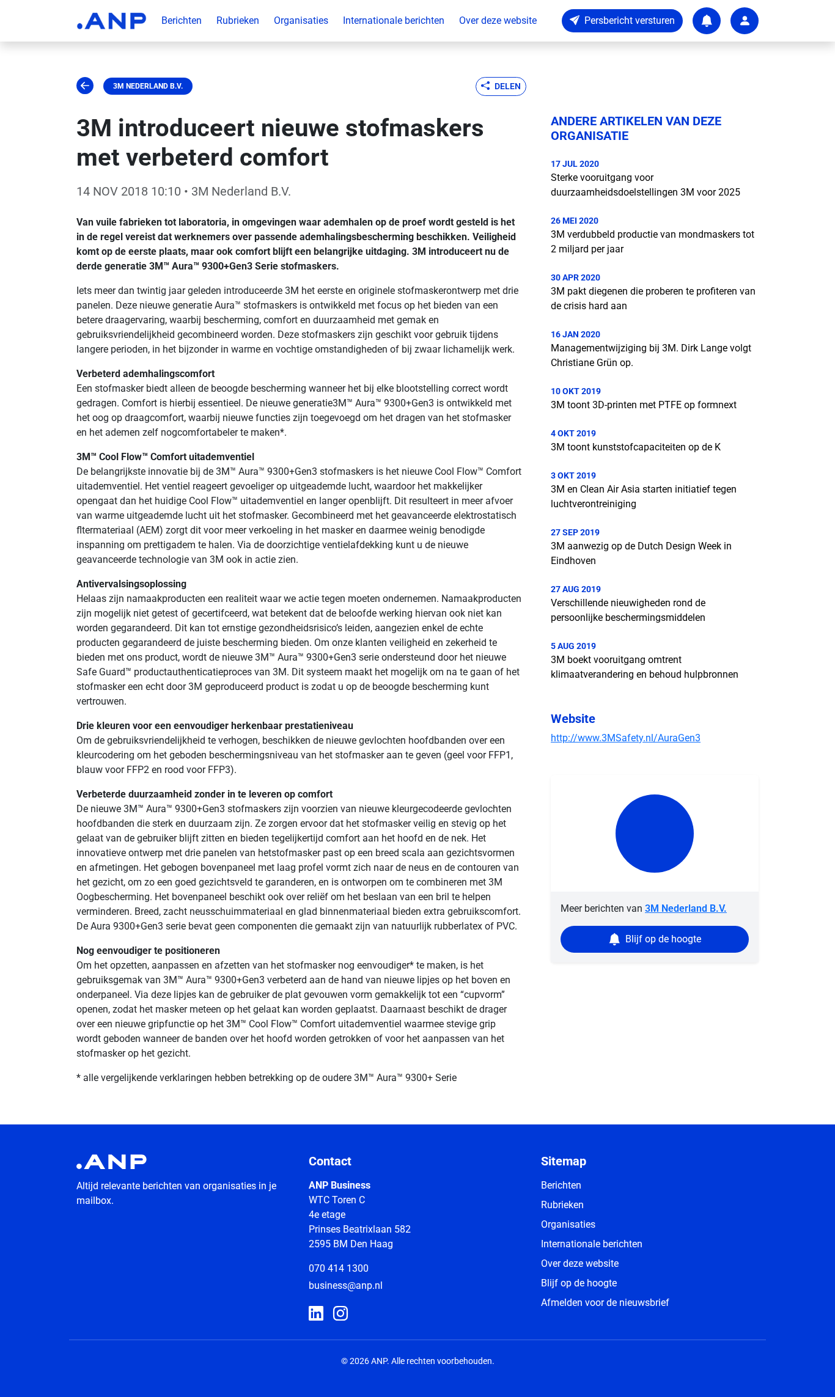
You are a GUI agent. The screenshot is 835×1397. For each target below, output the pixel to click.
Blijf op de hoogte (579, 1283)
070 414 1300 (339, 1268)
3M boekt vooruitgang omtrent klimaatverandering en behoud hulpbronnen (644, 667)
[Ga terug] (85, 86)
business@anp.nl (346, 1285)
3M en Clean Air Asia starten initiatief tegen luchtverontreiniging (644, 496)
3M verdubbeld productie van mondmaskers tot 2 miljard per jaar (652, 242)
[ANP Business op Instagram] (340, 1314)
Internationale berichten (393, 20)
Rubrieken (237, 20)
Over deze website (498, 20)
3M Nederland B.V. (148, 86)
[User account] (744, 20)
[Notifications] (707, 20)
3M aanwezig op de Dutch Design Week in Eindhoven (641, 553)
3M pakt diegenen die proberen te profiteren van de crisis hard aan (653, 298)
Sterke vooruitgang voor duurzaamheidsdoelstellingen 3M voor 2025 (645, 185)
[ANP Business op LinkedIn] (316, 1314)
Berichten (181, 20)
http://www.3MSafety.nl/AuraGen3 (626, 738)
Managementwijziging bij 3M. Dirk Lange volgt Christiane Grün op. (651, 355)
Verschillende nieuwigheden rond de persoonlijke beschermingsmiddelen (628, 610)
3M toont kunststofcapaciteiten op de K (636, 447)
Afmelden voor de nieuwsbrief (605, 1302)
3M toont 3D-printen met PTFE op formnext (644, 405)
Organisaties (301, 20)
